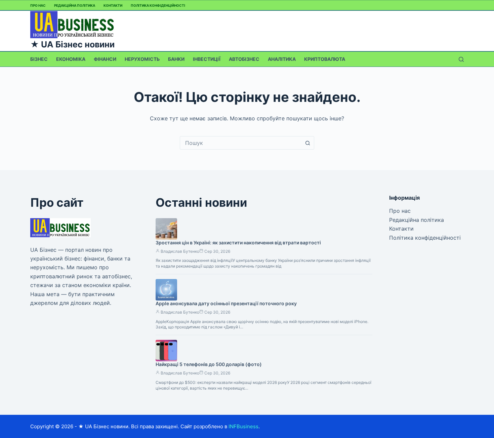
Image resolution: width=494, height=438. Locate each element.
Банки (176, 59)
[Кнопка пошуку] (307, 142)
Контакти (113, 5)
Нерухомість (142, 59)
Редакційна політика (74, 5)
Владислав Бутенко (180, 251)
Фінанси (105, 59)
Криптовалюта (324, 59)
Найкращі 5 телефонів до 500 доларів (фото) (209, 364)
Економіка (70, 59)
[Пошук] (461, 59)
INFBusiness (243, 426)
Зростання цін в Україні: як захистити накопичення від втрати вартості (238, 242)
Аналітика (282, 59)
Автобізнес (244, 59)
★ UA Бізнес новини (72, 44)
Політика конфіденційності (158, 5)
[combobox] (240, 143)
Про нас (38, 5)
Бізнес (39, 59)
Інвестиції (206, 59)
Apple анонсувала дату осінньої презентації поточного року (226, 303)
